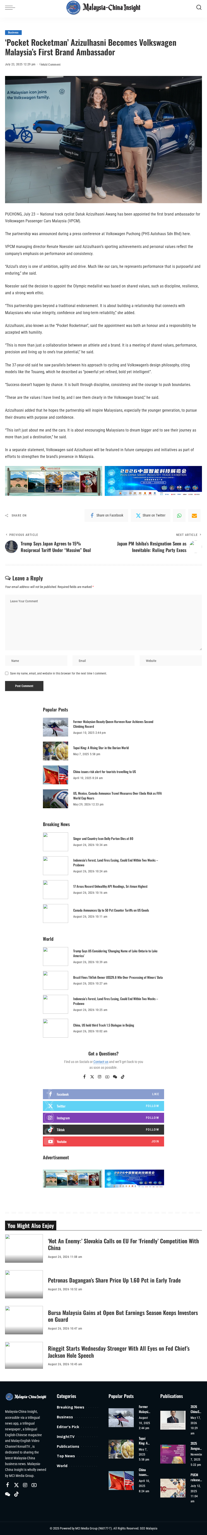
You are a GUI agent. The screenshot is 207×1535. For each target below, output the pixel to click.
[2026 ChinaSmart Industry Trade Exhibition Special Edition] (173, 1420)
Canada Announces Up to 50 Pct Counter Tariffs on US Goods (111, 910)
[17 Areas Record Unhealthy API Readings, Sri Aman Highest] (55, 889)
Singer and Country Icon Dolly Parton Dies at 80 (103, 838)
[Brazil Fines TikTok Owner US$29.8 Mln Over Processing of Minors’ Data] (55, 980)
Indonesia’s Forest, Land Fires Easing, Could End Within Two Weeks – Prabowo (115, 863)
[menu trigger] (11, 7)
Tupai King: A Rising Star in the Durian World (101, 747)
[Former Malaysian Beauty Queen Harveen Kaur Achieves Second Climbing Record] (55, 727)
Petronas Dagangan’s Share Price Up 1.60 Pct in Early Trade (114, 1280)
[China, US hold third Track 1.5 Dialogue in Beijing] (55, 1028)
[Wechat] (115, 1077)
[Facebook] (84, 1077)
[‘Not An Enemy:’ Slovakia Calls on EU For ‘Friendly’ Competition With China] (24, 1248)
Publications (68, 1446)
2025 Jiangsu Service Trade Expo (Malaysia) (197, 1446)
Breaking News (70, 1407)
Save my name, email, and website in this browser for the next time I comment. (58, 673)
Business (13, 32)
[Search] (199, 7)
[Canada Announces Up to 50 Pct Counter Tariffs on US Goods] (55, 913)
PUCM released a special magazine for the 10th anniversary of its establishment (196, 1477)
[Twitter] (92, 1077)
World (62, 1465)
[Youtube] (103, 1141)
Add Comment (51, 64)
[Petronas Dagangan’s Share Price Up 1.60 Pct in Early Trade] (24, 1284)
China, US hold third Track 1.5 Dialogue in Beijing (103, 1025)
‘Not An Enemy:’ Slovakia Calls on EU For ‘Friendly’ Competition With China (123, 1244)
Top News (66, 1456)
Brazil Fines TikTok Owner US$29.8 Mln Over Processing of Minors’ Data (118, 977)
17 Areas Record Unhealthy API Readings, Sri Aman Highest (110, 886)
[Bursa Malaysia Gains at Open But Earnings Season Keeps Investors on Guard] (24, 1320)
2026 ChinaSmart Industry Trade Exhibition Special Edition (196, 1409)
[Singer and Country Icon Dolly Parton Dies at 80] (55, 841)
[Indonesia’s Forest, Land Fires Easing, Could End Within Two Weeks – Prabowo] (55, 865)
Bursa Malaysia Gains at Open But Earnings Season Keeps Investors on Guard (123, 1316)
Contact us (100, 1062)
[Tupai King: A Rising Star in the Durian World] (55, 751)
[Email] (194, 515)
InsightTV (65, 1436)
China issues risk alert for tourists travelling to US (104, 771)
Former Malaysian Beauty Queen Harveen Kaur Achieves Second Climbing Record (113, 724)
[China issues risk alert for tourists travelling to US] (55, 774)
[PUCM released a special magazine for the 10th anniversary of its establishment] (173, 1488)
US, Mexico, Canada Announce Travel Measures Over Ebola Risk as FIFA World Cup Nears (117, 796)
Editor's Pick (68, 1426)
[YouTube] (107, 1077)
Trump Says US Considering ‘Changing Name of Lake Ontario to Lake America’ (115, 953)
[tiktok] (103, 1130)
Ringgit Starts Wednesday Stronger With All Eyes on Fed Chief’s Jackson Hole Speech (119, 1351)
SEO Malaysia (148, 1528)
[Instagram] (100, 1077)
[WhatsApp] (179, 515)
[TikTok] (122, 1077)
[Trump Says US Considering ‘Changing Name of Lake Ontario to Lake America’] (55, 956)
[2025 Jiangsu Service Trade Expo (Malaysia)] (173, 1454)
